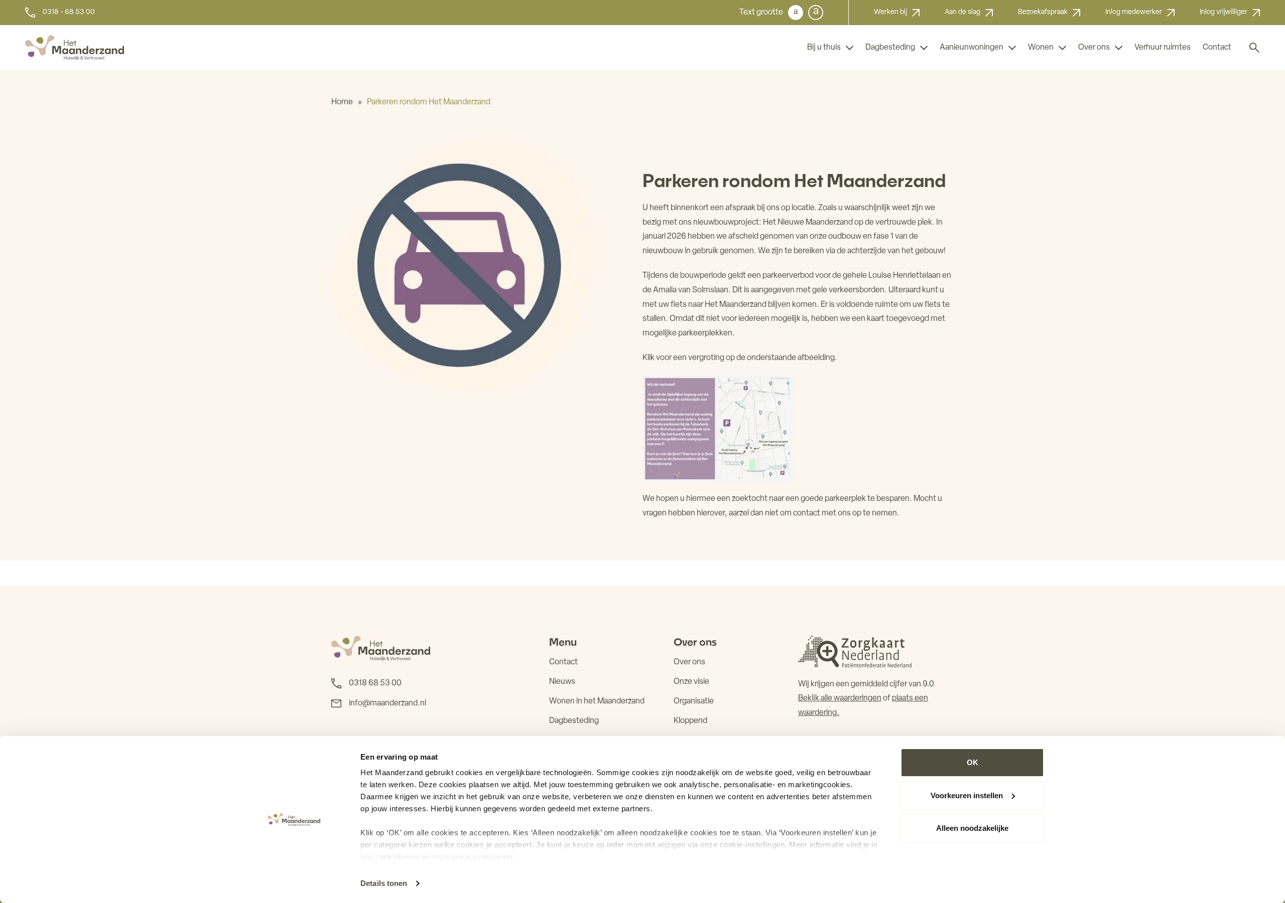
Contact (1217, 48)
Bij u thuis (824, 48)
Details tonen (383, 883)
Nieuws (562, 682)
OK (972, 762)
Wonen (1041, 48)
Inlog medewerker (1133, 12)
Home (342, 102)
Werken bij (890, 12)
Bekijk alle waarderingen (839, 698)
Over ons (1094, 48)
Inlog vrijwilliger (1223, 12)
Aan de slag (962, 12)
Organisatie (694, 701)
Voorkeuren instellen (967, 795)
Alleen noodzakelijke (972, 828)
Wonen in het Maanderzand (597, 701)
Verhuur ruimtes (1162, 48)
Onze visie (691, 682)
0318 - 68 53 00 (69, 12)
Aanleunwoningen (971, 48)
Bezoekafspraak (1043, 12)
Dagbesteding (890, 48)
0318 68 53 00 (375, 683)
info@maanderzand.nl (387, 703)
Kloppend (690, 721)
